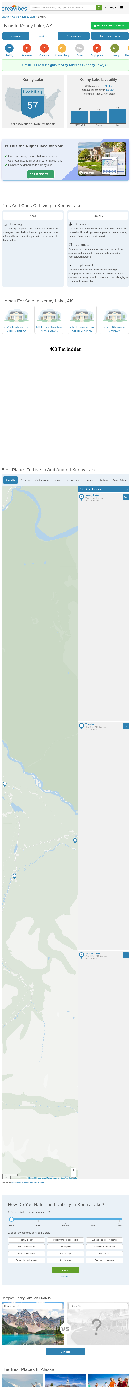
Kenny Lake (28, 17)
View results (65, 1276)
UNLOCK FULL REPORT (111, 25)
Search (5, 17)
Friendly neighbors (26, 1253)
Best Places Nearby (109, 36)
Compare (65, 1352)
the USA (110, 90)
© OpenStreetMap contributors (47, 1178)
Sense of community (104, 1260)
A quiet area (65, 1260)
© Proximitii (32, 1178)
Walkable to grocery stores (104, 1240)
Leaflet (74, 1178)
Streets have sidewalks (26, 1260)
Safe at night (65, 1253)
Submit (65, 1270)
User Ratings (120, 480)
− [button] (74, 1175)
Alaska (15, 17)
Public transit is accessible (65, 1240)
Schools (104, 480)
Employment (73, 480)
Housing (89, 480)
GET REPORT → (40, 174)
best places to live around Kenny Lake (27, 1182)
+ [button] (74, 1170)
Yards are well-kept (26, 1246)
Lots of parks (65, 1246)
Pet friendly (104, 1253)
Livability (109, 7)
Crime (58, 480)
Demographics (73, 36)
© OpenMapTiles (65, 1178)
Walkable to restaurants (104, 1246)
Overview (16, 36)
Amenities (26, 480)
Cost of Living (42, 480)
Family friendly (26, 1240)
